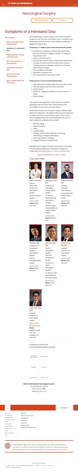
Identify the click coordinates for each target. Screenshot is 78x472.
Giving (44, 465)
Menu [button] (3, 5)
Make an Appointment (41, 20)
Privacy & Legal (10, 465)
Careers (38, 465)
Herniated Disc (10, 37)
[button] (74, 3)
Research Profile (34, 325)
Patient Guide (25, 425)
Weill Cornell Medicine (39, 456)
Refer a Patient (60, 155)
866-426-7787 (41, 391)
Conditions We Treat (27, 415)
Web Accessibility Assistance (13, 467)
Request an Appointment (45, 155)
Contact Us (63, 20)
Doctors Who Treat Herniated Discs (13, 75)
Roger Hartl (35, 180)
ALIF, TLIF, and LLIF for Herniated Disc (14, 62)
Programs (24, 423)
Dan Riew (34, 243)
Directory (50, 465)
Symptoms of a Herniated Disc (15, 49)
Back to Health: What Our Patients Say (15, 82)
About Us (23, 413)
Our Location (7, 407)
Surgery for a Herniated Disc (15, 69)
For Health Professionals (28, 427)
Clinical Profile (33, 201)
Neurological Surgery (39, 13)
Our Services (25, 418)
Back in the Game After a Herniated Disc (15, 43)
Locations (24, 420)
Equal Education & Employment (24, 465)
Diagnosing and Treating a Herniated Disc (15, 56)
